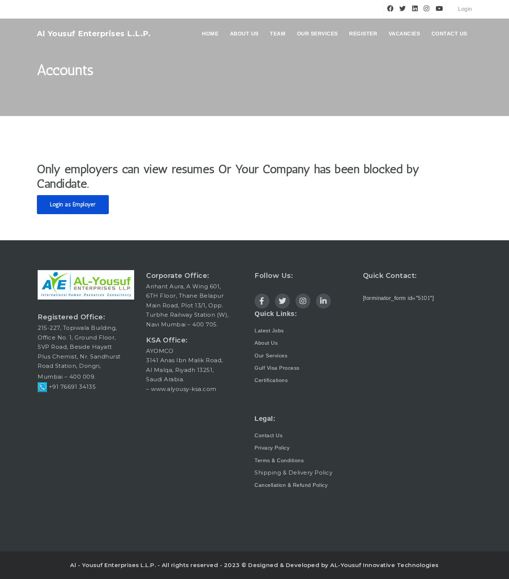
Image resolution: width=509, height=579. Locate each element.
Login (464, 9)
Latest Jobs (269, 330)
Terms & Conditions (279, 460)
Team (277, 34)
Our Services (317, 34)
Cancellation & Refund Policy (291, 485)
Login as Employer (73, 204)
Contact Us (449, 34)
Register (363, 34)
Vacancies (404, 34)
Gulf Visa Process (277, 368)
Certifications (271, 380)
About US (244, 34)
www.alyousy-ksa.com (183, 388)
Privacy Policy (272, 448)
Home (210, 34)
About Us (266, 343)
